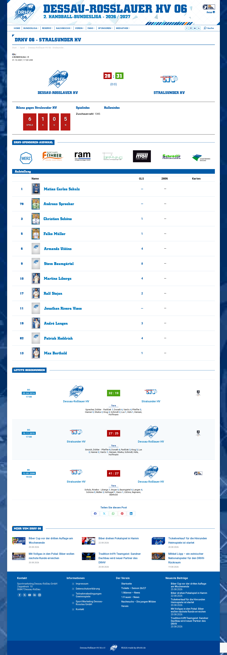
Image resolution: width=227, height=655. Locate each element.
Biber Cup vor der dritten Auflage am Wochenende (51, 540)
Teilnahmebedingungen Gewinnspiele (89, 595)
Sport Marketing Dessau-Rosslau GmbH (89, 603)
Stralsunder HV (169, 92)
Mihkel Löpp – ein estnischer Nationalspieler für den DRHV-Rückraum (186, 558)
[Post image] (18, 541)
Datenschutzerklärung (88, 588)
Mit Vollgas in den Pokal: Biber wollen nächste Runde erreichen (51, 556)
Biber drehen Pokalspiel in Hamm (119, 538)
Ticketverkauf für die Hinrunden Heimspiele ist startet (187, 540)
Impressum (82, 583)
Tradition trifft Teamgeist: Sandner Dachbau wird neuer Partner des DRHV (120, 558)
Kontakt (80, 609)
